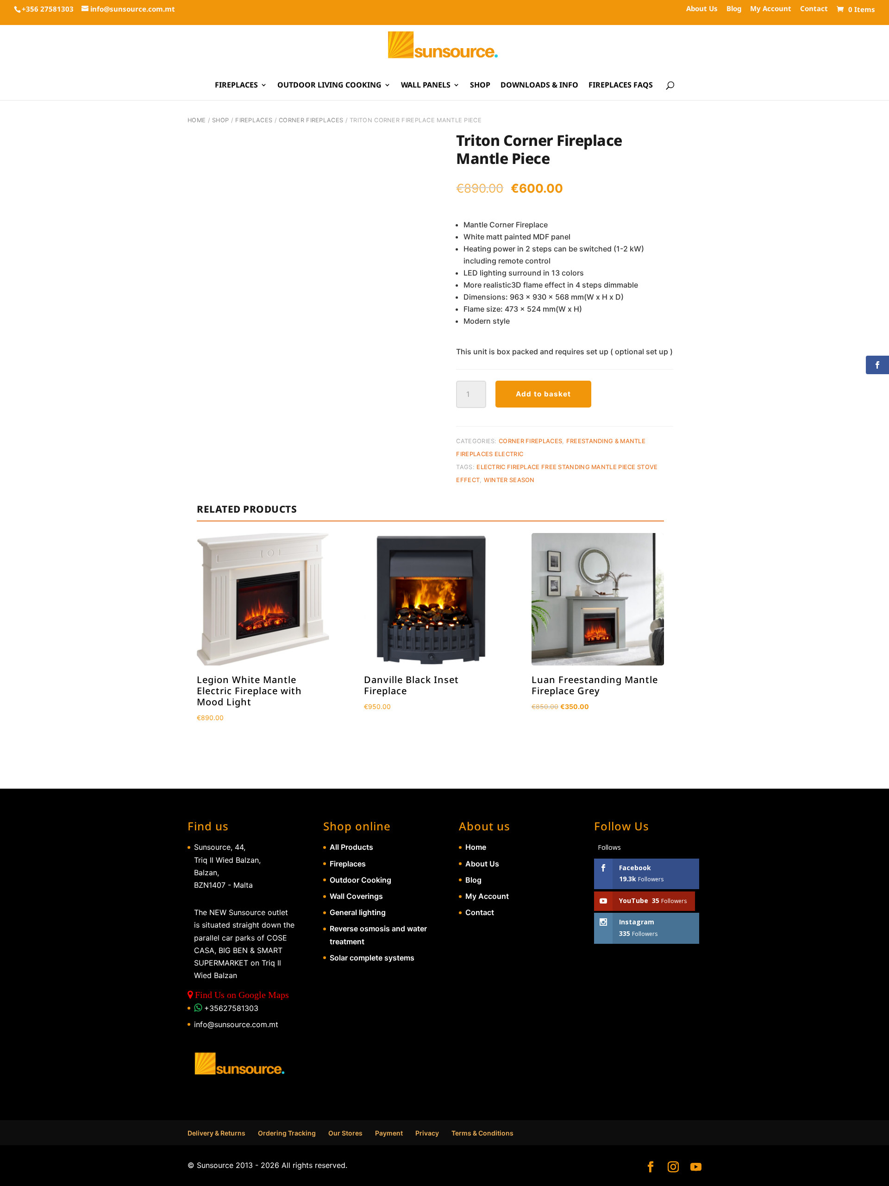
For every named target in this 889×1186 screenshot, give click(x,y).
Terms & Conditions (482, 1133)
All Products (351, 847)
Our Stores (345, 1133)
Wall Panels (426, 86)
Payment (389, 1133)
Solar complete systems (372, 957)
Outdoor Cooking (360, 880)
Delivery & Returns (216, 1133)
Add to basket (543, 393)
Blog (733, 9)
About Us (702, 9)
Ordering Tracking (287, 1133)
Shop (480, 86)
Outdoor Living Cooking (329, 86)
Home (197, 120)
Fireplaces (236, 86)
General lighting (358, 912)
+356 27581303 (48, 8)
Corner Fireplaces (311, 120)
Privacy (427, 1133)
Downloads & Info (539, 86)
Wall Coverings (356, 896)
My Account (770, 9)
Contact (814, 9)
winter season (509, 480)
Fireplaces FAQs (620, 86)
